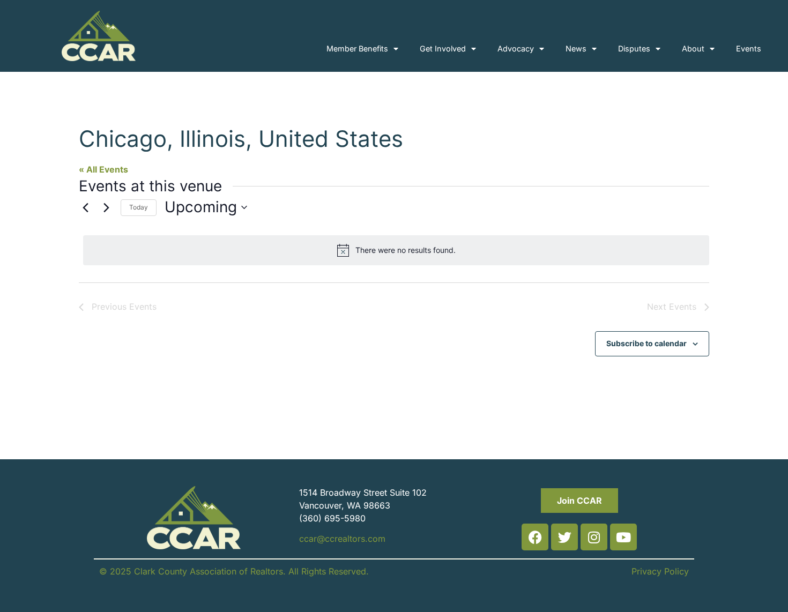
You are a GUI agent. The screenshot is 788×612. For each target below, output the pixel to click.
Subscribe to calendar (646, 343)
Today (138, 207)
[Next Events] (106, 207)
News (576, 48)
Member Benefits (357, 48)
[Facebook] (535, 537)
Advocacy (515, 48)
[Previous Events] (85, 207)
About (693, 48)
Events (748, 48)
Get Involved (443, 48)
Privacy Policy (660, 571)
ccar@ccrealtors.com (342, 538)
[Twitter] (564, 537)
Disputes (634, 48)
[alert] (396, 250)
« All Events (103, 169)
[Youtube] (623, 537)
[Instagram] (594, 537)
